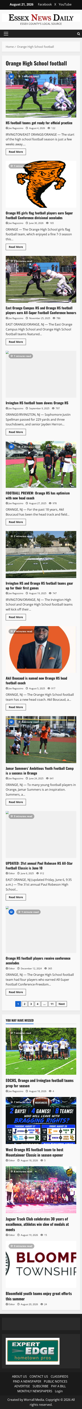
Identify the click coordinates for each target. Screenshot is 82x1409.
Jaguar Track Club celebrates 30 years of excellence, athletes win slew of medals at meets (37, 1224)
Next (62, 1004)
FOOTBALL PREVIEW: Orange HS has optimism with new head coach (41, 464)
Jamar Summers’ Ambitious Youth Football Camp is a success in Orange (41, 739)
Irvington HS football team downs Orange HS (41, 374)
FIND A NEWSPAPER (27, 1381)
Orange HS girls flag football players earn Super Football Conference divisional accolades (41, 184)
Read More (17, 152)
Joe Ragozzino (16, 128)
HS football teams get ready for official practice (41, 94)
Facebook (45, 4)
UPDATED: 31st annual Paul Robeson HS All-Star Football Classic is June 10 (41, 834)
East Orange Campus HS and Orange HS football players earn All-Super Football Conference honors (41, 279)
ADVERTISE (22, 1386)
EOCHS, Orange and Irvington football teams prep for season (39, 1082)
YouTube (65, 4)
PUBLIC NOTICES (55, 1381)
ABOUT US (19, 1376)
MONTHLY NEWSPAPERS (34, 1391)
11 (52, 1004)
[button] (6, 34)
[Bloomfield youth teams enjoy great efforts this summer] (41, 1264)
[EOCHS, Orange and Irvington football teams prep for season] (41, 1051)
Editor (12, 873)
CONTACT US (39, 1376)
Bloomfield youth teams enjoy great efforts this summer (39, 1296)
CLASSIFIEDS (59, 1376)
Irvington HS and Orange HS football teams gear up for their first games (41, 554)
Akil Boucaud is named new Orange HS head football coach (41, 649)
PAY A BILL (58, 1386)
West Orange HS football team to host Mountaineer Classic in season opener (34, 1152)
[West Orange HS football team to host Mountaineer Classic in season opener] (41, 1120)
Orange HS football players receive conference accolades (41, 929)
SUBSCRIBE (40, 1386)
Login (59, 1391)
